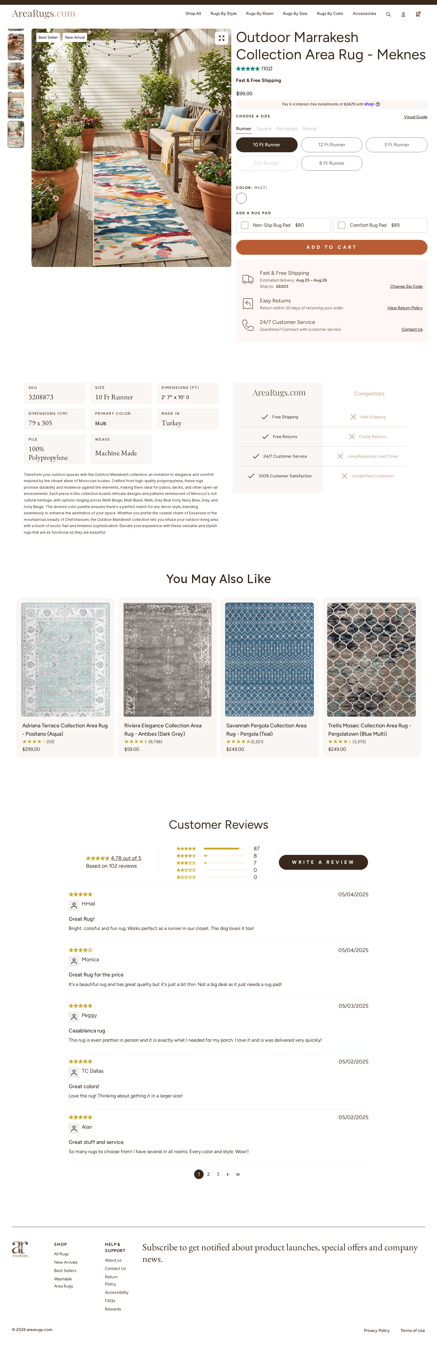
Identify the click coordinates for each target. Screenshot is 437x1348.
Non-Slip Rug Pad (278, 225)
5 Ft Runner (396, 144)
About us (113, 1260)
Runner (243, 128)
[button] (248, 69)
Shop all (193, 13)
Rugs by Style (223, 13)
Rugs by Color (330, 13)
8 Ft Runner (332, 163)
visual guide (415, 116)
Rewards (113, 1309)
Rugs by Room (259, 13)
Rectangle (287, 128)
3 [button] (218, 1174)
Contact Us (412, 329)
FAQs (110, 1300)
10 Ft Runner (266, 144)
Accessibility (116, 1292)
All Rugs (61, 1254)
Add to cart (331, 247)
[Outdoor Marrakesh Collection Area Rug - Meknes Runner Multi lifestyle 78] (16, 76)
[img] (80, 894)
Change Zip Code (406, 286)
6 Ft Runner (266, 163)
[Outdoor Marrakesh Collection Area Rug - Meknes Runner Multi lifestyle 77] (16, 46)
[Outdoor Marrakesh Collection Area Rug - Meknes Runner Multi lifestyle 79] (16, 105)
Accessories (364, 13)
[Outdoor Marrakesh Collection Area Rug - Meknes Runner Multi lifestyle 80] (16, 134)
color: (251, 188)
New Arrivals (66, 1262)
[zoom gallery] (221, 38)
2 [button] (208, 1174)
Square (263, 128)
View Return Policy (405, 307)
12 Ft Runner (331, 144)
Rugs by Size (295, 13)
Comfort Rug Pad (375, 225)
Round (309, 128)
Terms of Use (412, 1330)
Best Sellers (65, 1270)
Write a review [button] (323, 862)
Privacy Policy (377, 1330)
